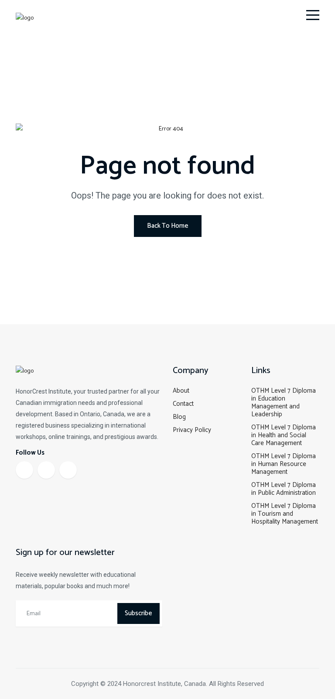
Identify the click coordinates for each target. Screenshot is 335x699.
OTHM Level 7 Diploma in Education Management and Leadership (283, 402)
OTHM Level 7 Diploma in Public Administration (283, 489)
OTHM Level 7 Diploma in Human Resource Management (283, 464)
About (181, 390)
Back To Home (167, 225)
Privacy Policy (192, 430)
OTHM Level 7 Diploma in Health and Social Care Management (283, 435)
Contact (183, 403)
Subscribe (138, 613)
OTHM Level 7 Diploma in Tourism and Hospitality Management (284, 513)
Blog (179, 416)
